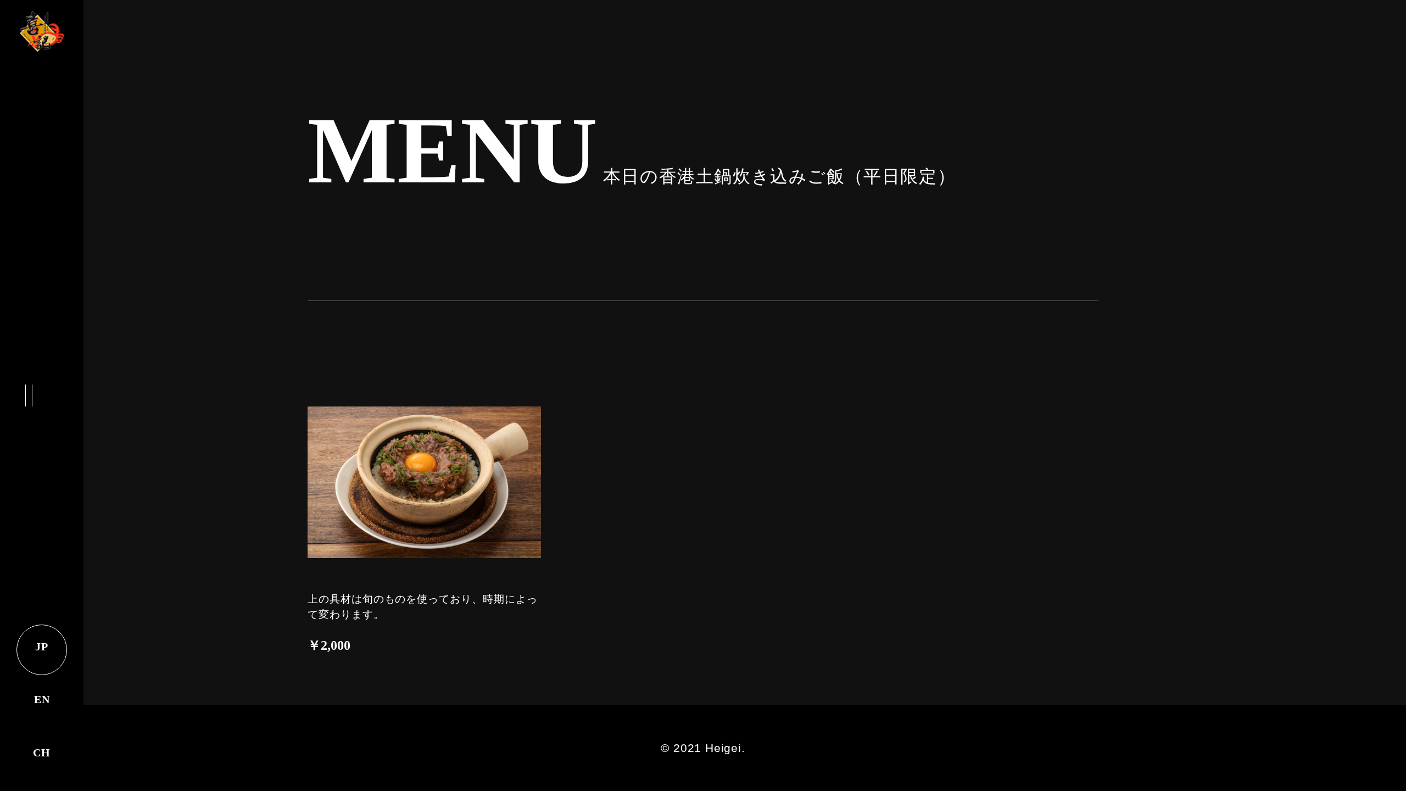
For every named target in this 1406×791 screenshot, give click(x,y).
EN (42, 699)
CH (42, 753)
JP (41, 646)
